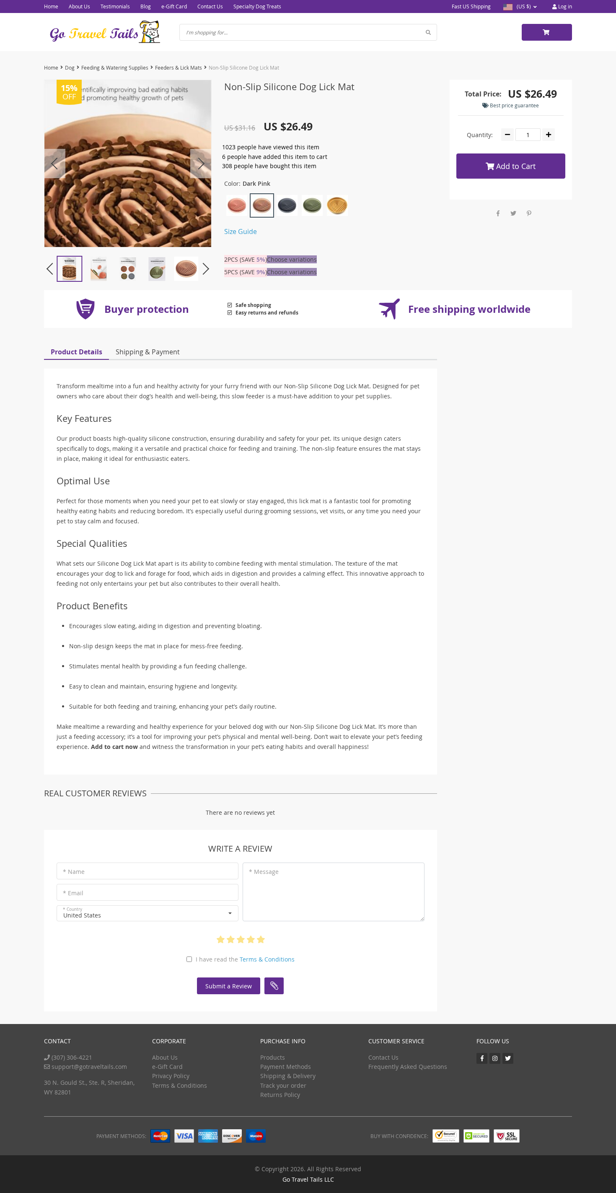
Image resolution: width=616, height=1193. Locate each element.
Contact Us (210, 6)
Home (51, 6)
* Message (264, 872)
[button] (147, 913)
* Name (74, 872)
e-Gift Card (174, 6)
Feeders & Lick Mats (178, 67)
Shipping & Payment (148, 351)
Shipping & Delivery (288, 1076)
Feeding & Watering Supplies (114, 67)
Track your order (283, 1085)
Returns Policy (280, 1095)
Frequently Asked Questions (407, 1067)
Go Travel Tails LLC (308, 1179)
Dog (70, 67)
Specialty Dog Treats (257, 6)
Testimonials (115, 6)
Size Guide (240, 231)
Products (272, 1057)
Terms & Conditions (267, 959)
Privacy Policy (170, 1076)
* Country (72, 909)
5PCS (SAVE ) (245, 272)
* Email (73, 893)
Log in (564, 6)
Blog (145, 6)
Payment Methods (285, 1067)
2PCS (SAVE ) (245, 259)
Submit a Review (228, 986)
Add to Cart (515, 166)
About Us (79, 6)
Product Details (76, 351)
